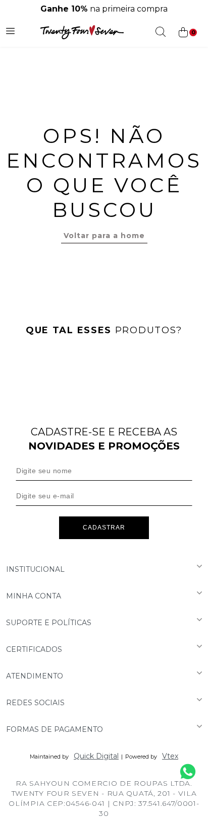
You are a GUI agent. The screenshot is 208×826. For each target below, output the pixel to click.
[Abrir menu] (10, 32)
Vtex (170, 756)
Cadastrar (104, 527)
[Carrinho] (187, 32)
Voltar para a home (104, 235)
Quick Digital (96, 756)
